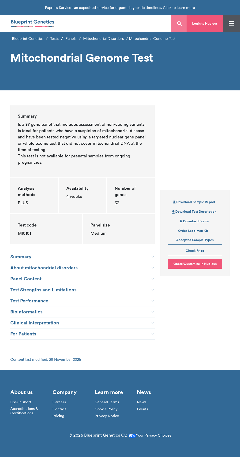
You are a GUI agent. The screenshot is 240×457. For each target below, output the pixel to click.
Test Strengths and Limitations (43, 289)
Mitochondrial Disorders (103, 38)
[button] (205, 23)
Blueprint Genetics (27, 38)
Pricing (58, 416)
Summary (20, 256)
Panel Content (25, 278)
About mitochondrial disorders (44, 267)
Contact (59, 409)
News (141, 402)
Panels (70, 38)
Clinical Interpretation (34, 323)
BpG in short (20, 402)
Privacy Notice (107, 416)
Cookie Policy (106, 409)
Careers (59, 402)
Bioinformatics (26, 311)
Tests (54, 38)
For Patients (23, 334)
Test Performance (29, 300)
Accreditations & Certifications (24, 410)
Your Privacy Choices (153, 435)
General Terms (107, 402)
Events (142, 409)
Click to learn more (179, 7)
